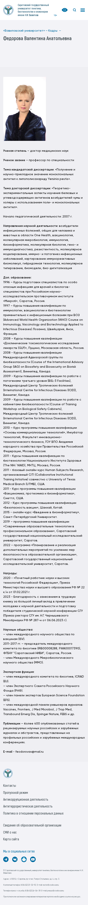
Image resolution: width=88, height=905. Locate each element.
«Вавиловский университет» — (25, 30)
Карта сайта (11, 839)
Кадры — (54, 30)
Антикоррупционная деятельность (25, 799)
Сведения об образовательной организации (32, 825)
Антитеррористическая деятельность (28, 806)
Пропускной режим (15, 792)
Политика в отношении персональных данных (33, 813)
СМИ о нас (10, 832)
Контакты (9, 785)
